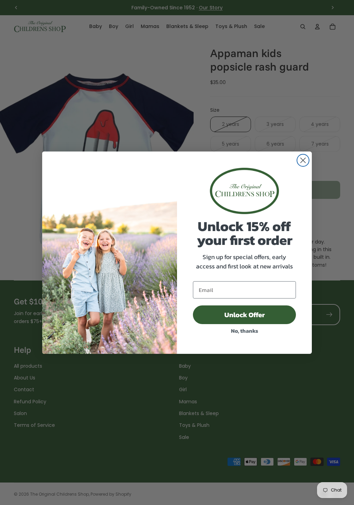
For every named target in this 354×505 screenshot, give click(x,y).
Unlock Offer (244, 315)
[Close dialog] (303, 160)
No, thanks (244, 331)
